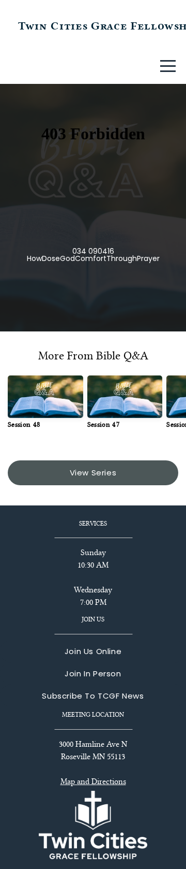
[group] (45, 406)
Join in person (93, 673)
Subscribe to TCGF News (93, 695)
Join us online (93, 651)
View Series (93, 472)
